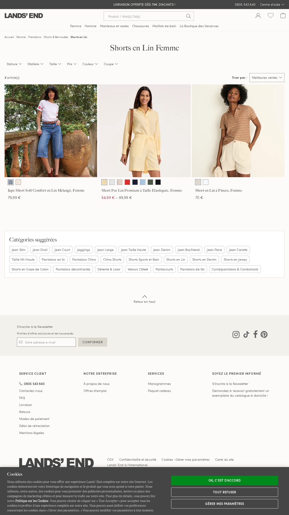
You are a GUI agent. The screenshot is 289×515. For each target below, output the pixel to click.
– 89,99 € (117, 197)
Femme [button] (75, 26)
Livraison (25, 405)
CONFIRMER (92, 342)
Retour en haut (145, 301)
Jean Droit (40, 250)
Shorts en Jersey (235, 259)
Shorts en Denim (204, 259)
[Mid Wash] (10, 182)
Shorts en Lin (79, 37)
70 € (199, 197)
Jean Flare (214, 250)
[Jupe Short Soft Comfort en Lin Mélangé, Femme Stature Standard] (51, 130)
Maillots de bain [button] (164, 26)
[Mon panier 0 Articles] (283, 16)
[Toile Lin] (198, 182)
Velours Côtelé (138, 269)
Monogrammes (159, 383)
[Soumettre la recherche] (188, 16)
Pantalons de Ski (192, 269)
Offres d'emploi (95, 391)
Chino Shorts (112, 259)
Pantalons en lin (53, 259)
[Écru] (18, 182)
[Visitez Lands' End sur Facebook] (254, 335)
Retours (24, 412)
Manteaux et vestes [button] (114, 26)
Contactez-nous (30, 391)
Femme (21, 37)
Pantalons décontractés (73, 269)
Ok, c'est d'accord (225, 480)
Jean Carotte (238, 250)
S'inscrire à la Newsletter (35, 326)
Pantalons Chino (84, 259)
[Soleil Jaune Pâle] (104, 182)
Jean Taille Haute (133, 250)
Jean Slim (19, 250)
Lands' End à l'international (127, 465)
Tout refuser (224, 492)
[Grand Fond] (135, 182)
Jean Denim (161, 250)
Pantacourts (164, 269)
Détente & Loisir (109, 269)
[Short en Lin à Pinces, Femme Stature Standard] (238, 130)
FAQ (22, 398)
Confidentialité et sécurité (137, 459)
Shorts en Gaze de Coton (30, 269)
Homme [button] (91, 26)
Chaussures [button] (140, 26)
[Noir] (158, 182)
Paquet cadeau (159, 391)
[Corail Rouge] (127, 182)
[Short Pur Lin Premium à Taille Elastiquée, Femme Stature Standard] (144, 130)
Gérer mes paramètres (224, 504)
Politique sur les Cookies (31, 501)
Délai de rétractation (34, 426)
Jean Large (105, 250)
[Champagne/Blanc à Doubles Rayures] (119, 182)
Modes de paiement (34, 419)
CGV (110, 459)
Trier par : (239, 78)
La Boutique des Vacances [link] (199, 26)
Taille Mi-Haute (23, 259)
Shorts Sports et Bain (144, 259)
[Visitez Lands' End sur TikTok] (245, 335)
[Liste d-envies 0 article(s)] (271, 16)
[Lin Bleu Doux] (142, 182)
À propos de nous (97, 383)
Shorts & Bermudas (56, 37)
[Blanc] (112, 182)
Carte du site (224, 459)
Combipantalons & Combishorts (235, 269)
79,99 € (14, 197)
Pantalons (34, 37)
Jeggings (83, 250)
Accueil (9, 37)
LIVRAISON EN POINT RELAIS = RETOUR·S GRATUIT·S (144, 4)
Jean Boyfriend (189, 250)
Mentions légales (31, 433)
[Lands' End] (24, 16)
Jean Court (62, 250)
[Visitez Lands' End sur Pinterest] (263, 335)
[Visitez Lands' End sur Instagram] (236, 335)
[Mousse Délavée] (150, 182)
